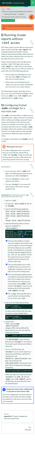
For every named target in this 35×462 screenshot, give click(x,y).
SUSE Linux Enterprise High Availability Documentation (17, 11)
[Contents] (31, 17)
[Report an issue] (31, 41)
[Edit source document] (33, 44)
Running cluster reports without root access (14, 17)
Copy (30, 231)
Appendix (21, 14)
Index (8, 9)
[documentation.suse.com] (3, 9)
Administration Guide (10, 14)
